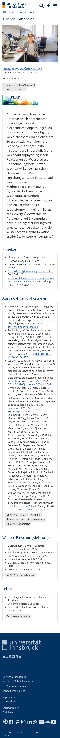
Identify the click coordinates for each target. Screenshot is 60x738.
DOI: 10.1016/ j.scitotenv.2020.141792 (29, 384)
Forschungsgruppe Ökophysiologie (22, 68)
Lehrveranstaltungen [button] (19, 615)
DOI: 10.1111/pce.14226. (24, 409)
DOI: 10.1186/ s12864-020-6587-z (29, 355)
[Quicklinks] (48, 5)
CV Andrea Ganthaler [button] (19, 523)
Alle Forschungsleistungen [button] (22, 575)
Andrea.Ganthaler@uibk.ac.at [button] (21, 84)
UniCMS (16, 733)
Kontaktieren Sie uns (13, 690)
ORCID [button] (37, 514)
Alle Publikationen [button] (18, 514)
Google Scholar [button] (37, 519)
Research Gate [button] (16, 519)
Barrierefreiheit (10, 707)
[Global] (48, 5)
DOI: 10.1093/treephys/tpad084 (25, 325)
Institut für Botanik (21, 12)
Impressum (8, 697)
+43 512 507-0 (20, 686)
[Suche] (41, 5)
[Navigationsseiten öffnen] (4, 12)
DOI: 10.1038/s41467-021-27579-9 (27, 509)
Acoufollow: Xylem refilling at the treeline (30, 271)
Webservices (26, 733)
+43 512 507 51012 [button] (15, 89)
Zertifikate (8, 712)
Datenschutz (9, 701)
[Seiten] (55, 5)
